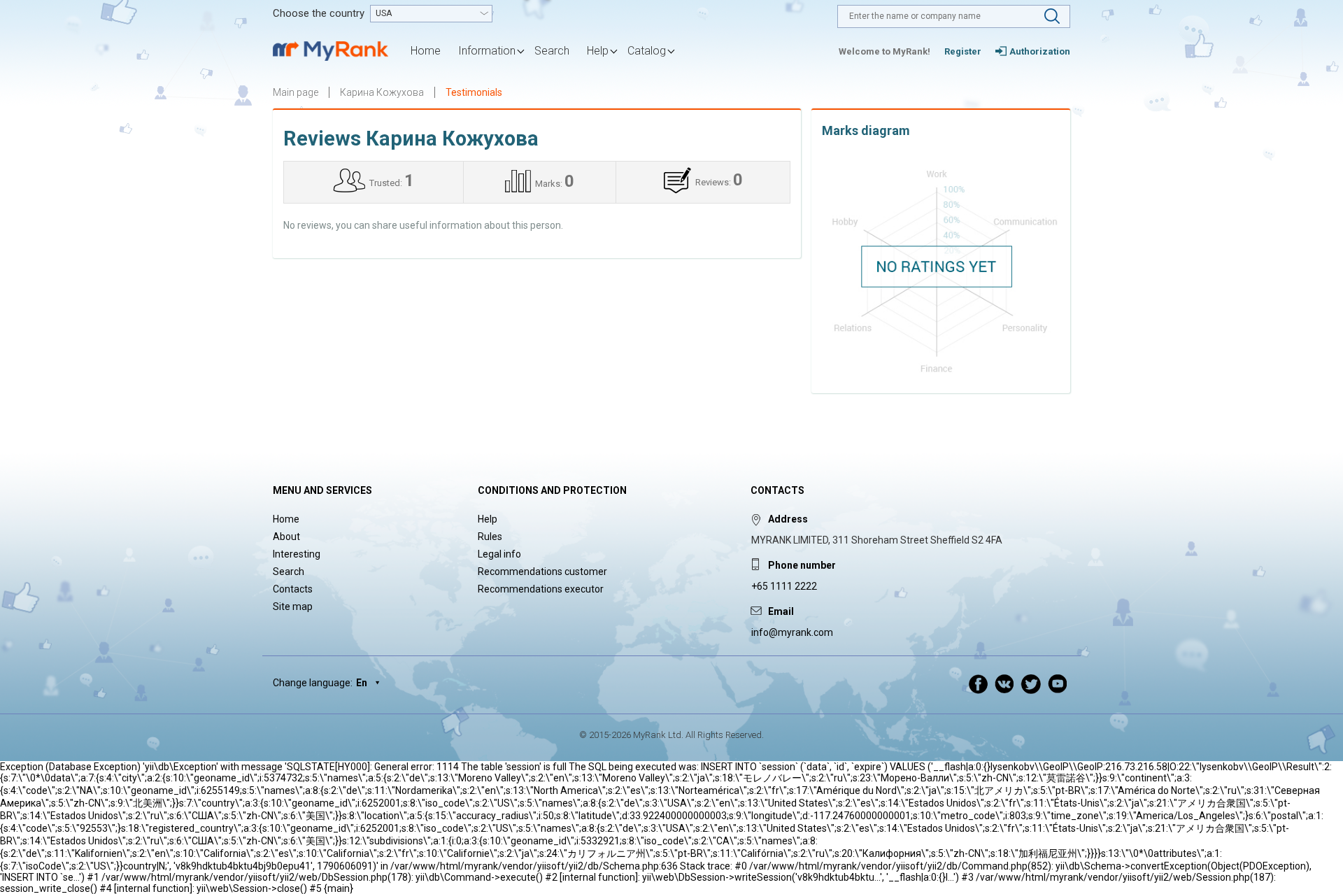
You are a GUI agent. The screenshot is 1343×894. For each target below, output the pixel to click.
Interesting (296, 554)
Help (487, 519)
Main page (295, 92)
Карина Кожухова (382, 92)
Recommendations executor (541, 589)
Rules (490, 536)
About (286, 536)
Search (551, 50)
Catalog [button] (646, 50)
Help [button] (598, 50)
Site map (293, 606)
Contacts (293, 589)
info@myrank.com (792, 632)
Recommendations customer (542, 571)
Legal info (499, 554)
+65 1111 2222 (784, 586)
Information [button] (487, 50)
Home (426, 50)
